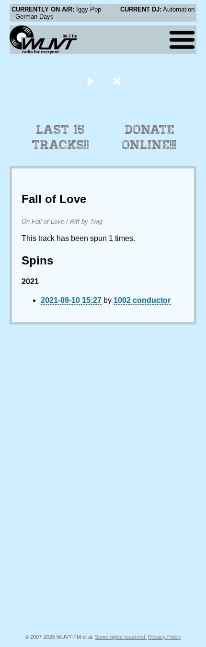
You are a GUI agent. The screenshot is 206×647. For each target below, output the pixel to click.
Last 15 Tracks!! (60, 137)
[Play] (91, 81)
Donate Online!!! (149, 137)
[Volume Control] (118, 81)
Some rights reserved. (121, 637)
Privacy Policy (164, 637)
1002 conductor (142, 300)
